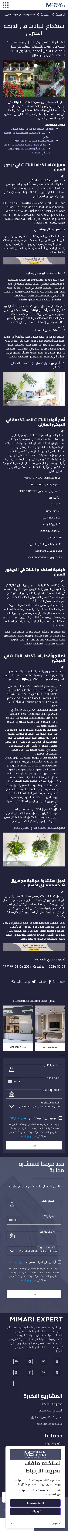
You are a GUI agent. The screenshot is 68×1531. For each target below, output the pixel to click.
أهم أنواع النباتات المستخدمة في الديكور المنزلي (27, 134)
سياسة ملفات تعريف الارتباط (34, 1490)
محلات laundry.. (18, 1047)
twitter (42, 981)
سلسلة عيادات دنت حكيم (49, 1423)
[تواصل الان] (34, 948)
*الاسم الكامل (51, 1065)
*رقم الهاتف (52, 1077)
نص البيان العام (28, 1136)
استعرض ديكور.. (50, 1047)
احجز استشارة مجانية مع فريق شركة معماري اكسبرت (29, 150)
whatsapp (23, 981)
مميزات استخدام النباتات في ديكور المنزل (32, 128)
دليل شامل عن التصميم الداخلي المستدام (38, 365)
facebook (59, 981)
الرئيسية (60, 14)
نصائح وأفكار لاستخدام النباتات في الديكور (24, 144)
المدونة (45, 14)
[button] (63, 1056)
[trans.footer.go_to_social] (16, 1361)
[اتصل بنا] (34, 262)
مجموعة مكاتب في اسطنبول (47, 1417)
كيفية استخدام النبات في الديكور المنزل (33, 140)
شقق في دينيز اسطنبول (50, 1410)
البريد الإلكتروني (50, 1089)
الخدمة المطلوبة (50, 1102)
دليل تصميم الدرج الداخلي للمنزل (33, 827)
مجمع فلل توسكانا (52, 1403)
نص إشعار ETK (17, 1118)
